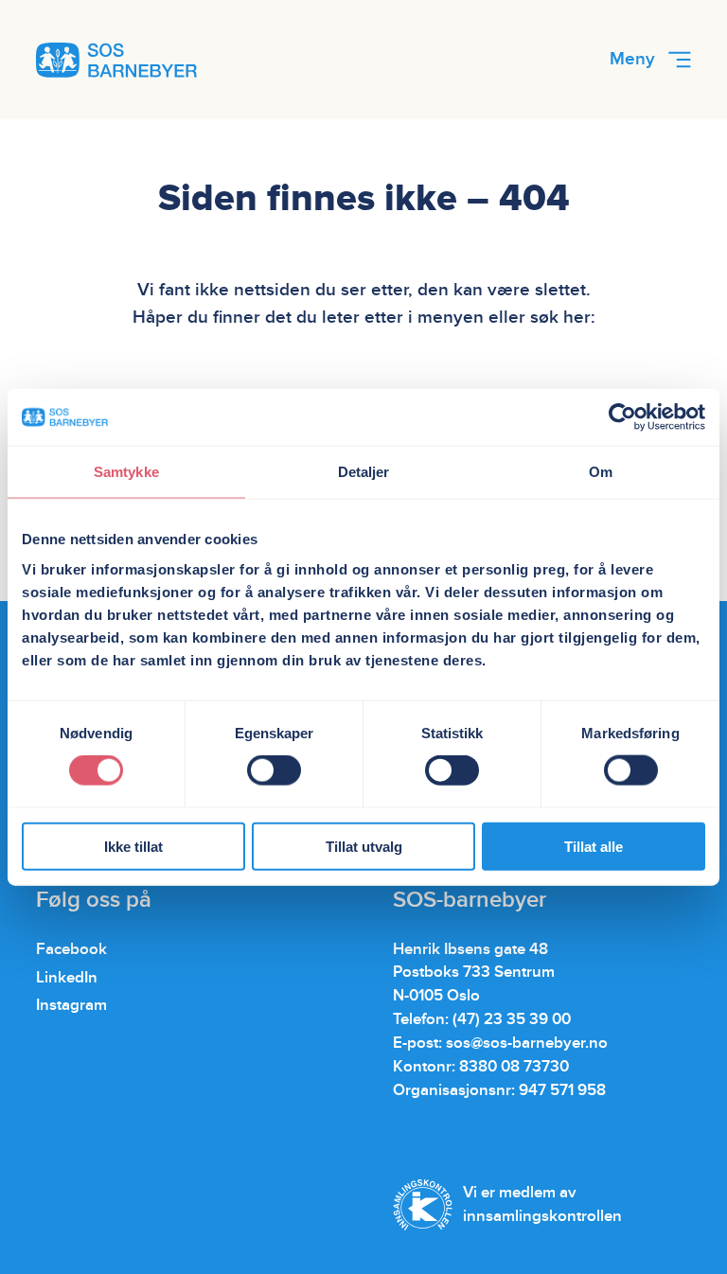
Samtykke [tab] (126, 472)
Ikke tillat (133, 846)
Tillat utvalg (364, 846)
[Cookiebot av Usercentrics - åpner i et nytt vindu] (622, 417)
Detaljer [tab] (364, 472)
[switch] (274, 770)
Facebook (71, 949)
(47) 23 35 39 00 (511, 1019)
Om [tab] (600, 472)
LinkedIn (67, 977)
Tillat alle (593, 846)
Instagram (71, 1005)
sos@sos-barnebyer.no (527, 1043)
